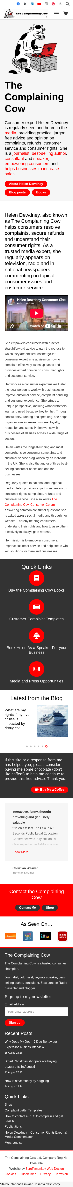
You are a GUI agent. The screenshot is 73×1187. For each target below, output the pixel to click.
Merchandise (14, 1142)
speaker (40, 158)
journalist (20, 153)
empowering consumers (27, 163)
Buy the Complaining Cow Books (36, 590)
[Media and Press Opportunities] (36, 669)
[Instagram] (46, 4)
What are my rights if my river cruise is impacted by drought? (18, 719)
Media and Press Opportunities (36, 681)
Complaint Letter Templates (23, 1110)
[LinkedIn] (32, 4)
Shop (8, 1104)
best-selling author (49, 153)
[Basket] (65, 13)
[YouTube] (39, 4)
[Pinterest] (53, 4)
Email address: (15, 1004)
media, (11, 133)
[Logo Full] (25, 13)
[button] (67, 4)
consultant (14, 158)
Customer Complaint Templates (36, 619)
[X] (25, 4)
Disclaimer (28, 1174)
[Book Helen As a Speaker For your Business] (36, 635)
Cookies (10, 1174)
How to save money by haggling (27, 1081)
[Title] (60, 4)
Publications (13, 1126)
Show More (20, 852)
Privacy (45, 1174)
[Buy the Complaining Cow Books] (36, 578)
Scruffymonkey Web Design (45, 1168)
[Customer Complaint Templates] (36, 607)
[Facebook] (18, 4)
